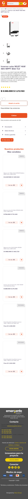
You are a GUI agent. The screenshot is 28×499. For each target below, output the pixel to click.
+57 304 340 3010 (6, 433)
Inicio (2, 9)
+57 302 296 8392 (6, 438)
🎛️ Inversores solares (10, 9)
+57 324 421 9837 (6, 430)
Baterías (22, 156)
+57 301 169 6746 (6, 431)
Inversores (21, 267)
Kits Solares (21, 305)
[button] (21, 3)
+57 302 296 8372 (6, 436)
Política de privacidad (21, 485)
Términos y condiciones (7, 485)
